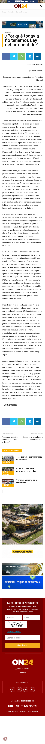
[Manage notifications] (5, 739)
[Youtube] (32, 689)
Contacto (22, 673)
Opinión (11, 12)
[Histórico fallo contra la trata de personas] (8, 460)
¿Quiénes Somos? (22, 669)
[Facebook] (12, 689)
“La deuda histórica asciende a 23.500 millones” (10, 439)
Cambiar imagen (14, 631)
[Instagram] (19, 689)
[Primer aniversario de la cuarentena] (8, 483)
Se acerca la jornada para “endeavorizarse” (33, 438)
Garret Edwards (21, 12)
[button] (41, 6)
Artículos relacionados (12, 450)
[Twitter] (25, 689)
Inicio (4, 12)
